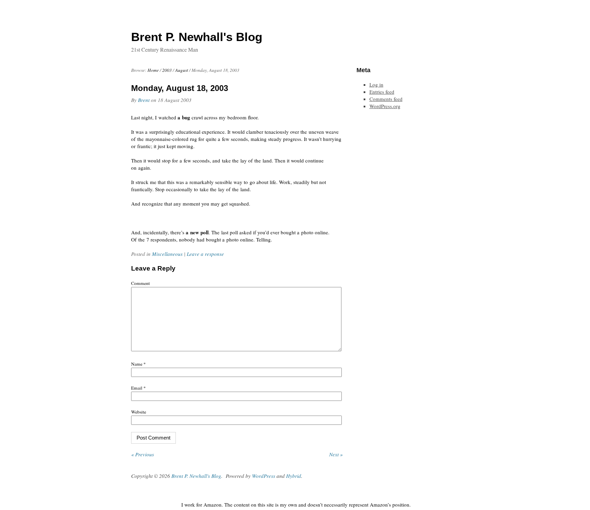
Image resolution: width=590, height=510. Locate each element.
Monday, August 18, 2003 (179, 88)
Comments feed (386, 98)
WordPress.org (385, 106)
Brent (144, 99)
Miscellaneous (167, 253)
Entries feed (381, 91)
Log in (376, 84)
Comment (140, 283)
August (181, 70)
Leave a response (205, 253)
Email (138, 388)
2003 (167, 70)
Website (138, 412)
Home (153, 70)
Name (138, 364)
